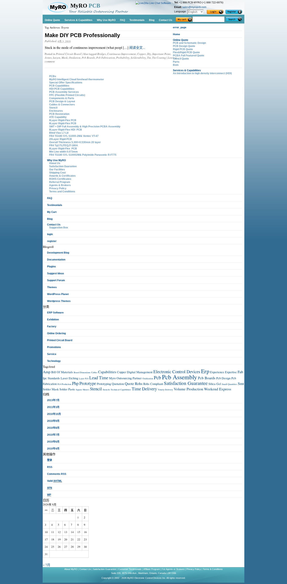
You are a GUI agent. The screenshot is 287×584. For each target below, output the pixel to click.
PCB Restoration (59, 114)
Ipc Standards (51, 378)
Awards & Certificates (62, 175)
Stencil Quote (181, 58)
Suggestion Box (58, 227)
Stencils (106, 389)
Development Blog (58, 252)
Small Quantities (229, 384)
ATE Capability (58, 117)
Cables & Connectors (62, 104)
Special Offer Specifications (65, 82)
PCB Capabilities (59, 85)
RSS (49, 467)
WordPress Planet (58, 294)
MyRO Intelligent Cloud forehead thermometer (76, 79)
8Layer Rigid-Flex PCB (62, 123)
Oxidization (147, 378)
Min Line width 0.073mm (63, 151)
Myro (112, 378)
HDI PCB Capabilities (61, 88)
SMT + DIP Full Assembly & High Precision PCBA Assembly (84, 126)
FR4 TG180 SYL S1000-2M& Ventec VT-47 (74, 136)
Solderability (138, 58)
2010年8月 (53, 427)
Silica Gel (214, 384)
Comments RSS (56, 474)
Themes (52, 287)
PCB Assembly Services (64, 92)
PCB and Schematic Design (189, 42)
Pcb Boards (88, 58)
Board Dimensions (82, 372)
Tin (149, 58)
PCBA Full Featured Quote (188, 55)
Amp (46, 371)
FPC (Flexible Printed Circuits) (67, 95)
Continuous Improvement (121, 54)
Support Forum (56, 280)
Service (51, 354)
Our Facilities (57, 169)
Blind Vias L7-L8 (58, 132)
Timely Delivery (165, 389)
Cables (94, 372)
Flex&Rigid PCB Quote (186, 52)
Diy (149, 54)
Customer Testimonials (130, 569)
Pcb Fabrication (105, 58)
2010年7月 (53, 434)
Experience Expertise (223, 372)
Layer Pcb (83, 378)
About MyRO (71, 569)
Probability (122, 58)
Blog (50, 219)
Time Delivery (144, 389)
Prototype (87, 383)
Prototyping (104, 384)
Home (176, 34)
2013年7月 (53, 400)
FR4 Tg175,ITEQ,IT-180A (63, 145)
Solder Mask (51, 389)
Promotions (54, 347)
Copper (141, 54)
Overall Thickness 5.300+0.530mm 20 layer (75, 142)
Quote (129, 383)
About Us (54, 163)
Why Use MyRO (56, 160)
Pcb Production (64, 384)
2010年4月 (53, 448)
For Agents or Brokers (173, 569)
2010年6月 (53, 441)
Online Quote (180, 40)
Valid (54, 480)
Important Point (161, 54)
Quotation (118, 384)
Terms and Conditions (62, 191)
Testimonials (54, 205)
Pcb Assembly (179, 377)
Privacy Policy (57, 188)
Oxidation (74, 58)
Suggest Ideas (55, 273)
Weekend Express (217, 388)
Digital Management (140, 372)
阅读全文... (136, 47)
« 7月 (46, 565)
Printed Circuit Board (68, 54)
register (52, 241)
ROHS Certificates (60, 178)
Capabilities (107, 371)
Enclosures (56, 110)
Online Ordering (56, 333)
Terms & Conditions (213, 569)
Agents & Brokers (60, 185)
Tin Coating (159, 58)
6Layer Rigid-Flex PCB (62, 120)
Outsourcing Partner (129, 378)
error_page (179, 27)
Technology (54, 361)
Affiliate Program (151, 569)
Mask (65, 58)
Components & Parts (61, 98)
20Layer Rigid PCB (60, 139)
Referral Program (59, 182)
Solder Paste (67, 389)
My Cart (52, 212)
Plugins (51, 266)
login (50, 234)
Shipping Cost (57, 172)
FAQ (49, 198)
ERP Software (55, 312)
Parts (176, 61)
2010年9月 (53, 421)
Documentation (56, 259)
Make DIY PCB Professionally (82, 35)
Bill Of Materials (62, 372)
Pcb (157, 377)
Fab (240, 371)
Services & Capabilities (187, 70)
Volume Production (188, 388)
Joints (48, 58)
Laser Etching (69, 378)
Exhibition (53, 319)
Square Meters (82, 389)
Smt (241, 383)
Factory (51, 326)
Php (75, 383)
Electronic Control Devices (176, 371)
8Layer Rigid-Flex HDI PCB (65, 129)
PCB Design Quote (184, 46)
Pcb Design (223, 378)
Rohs (138, 383)
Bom (176, 64)
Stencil (53, 107)
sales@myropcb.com (194, 7)
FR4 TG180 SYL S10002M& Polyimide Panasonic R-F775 (82, 154)
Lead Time (98, 378)
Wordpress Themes (59, 301)
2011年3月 (53, 407)
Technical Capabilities (121, 389)
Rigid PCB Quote (183, 49)
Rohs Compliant (153, 384)
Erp (205, 371)
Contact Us (54, 224)
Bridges (101, 54)
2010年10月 (54, 414)
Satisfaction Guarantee (63, 166)
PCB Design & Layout (62, 101)
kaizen (56, 58)
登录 (49, 460)
